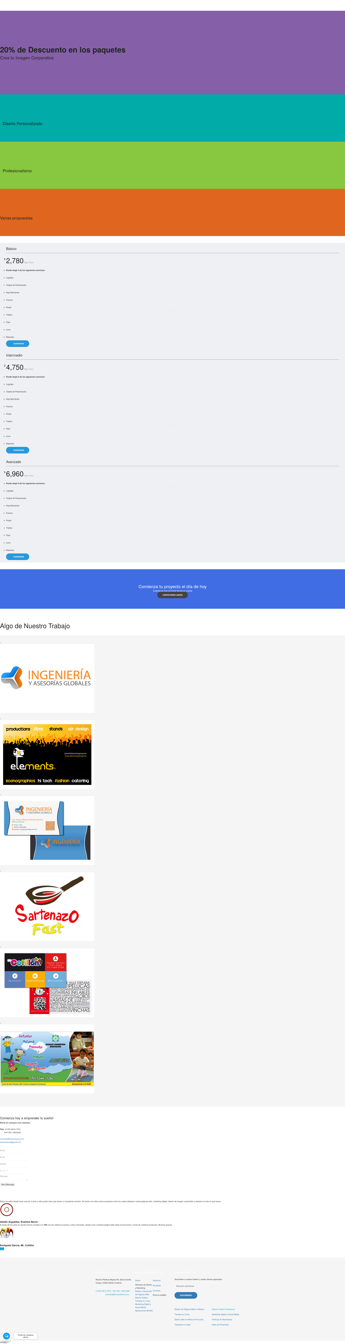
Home (137, 1280)
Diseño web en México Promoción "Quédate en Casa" (189, 1322)
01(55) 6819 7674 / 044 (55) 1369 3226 (113, 1291)
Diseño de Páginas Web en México (189, 1309)
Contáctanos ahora (172, 595)
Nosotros (157, 1280)
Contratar (18, 343)
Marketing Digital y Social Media (225, 1314)
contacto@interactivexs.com (12, 1138)
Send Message (7, 1184)
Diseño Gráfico (141, 1297)
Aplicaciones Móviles (144, 1310)
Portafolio (157, 1285)
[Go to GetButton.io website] (6, 1341)
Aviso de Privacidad (220, 1324)
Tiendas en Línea (142, 1300)
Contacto (157, 1290)
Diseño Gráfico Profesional (223, 1309)
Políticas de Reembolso (222, 1319)
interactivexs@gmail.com (10, 1142)
